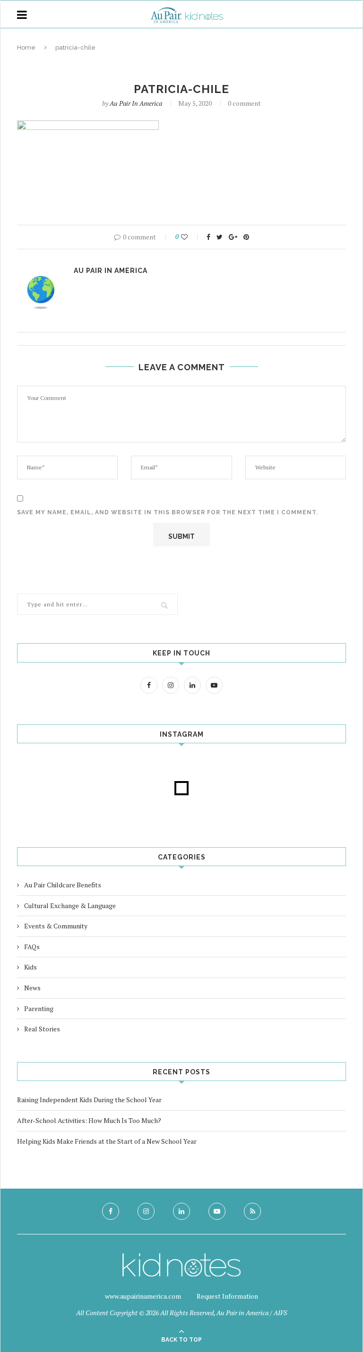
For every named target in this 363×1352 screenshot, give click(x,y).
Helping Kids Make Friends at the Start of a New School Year (107, 1141)
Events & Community (55, 925)
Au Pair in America (136, 103)
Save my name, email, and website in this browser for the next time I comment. (167, 512)
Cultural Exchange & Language (70, 905)
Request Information (227, 1296)
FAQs (32, 946)
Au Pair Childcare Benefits (62, 884)
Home (26, 47)
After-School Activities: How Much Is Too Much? (89, 1120)
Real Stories (42, 1028)
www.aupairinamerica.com (143, 1296)
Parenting (38, 1008)
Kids (30, 966)
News (32, 987)
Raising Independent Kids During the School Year (89, 1099)
